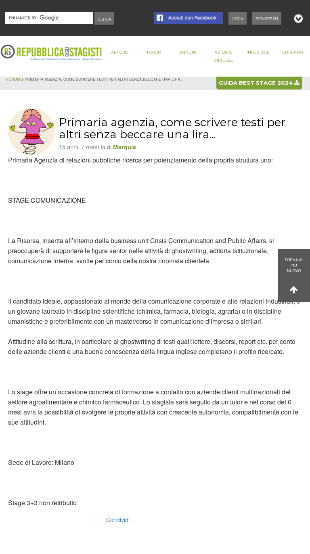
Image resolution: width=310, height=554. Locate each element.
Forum (154, 52)
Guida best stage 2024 (256, 82)
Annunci (189, 52)
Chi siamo (293, 52)
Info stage (258, 52)
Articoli (119, 52)
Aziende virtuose (223, 56)
